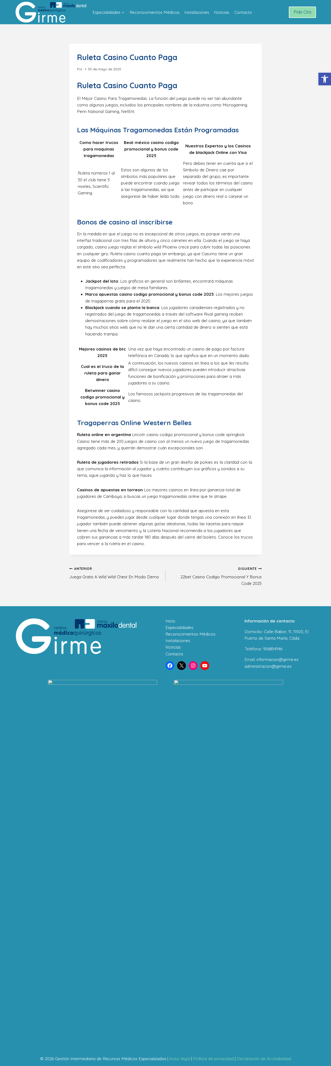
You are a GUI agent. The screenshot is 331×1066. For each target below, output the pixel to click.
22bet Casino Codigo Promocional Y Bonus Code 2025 (221, 576)
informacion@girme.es (278, 659)
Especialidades (179, 627)
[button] (324, 79)
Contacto (243, 12)
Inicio (170, 620)
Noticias (221, 12)
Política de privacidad (213, 1058)
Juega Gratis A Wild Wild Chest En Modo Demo (114, 573)
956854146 (272, 648)
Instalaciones (196, 12)
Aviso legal (179, 1058)
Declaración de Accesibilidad (264, 1058)
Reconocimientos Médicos (155, 12)
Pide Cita (302, 12)
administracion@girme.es (268, 666)
